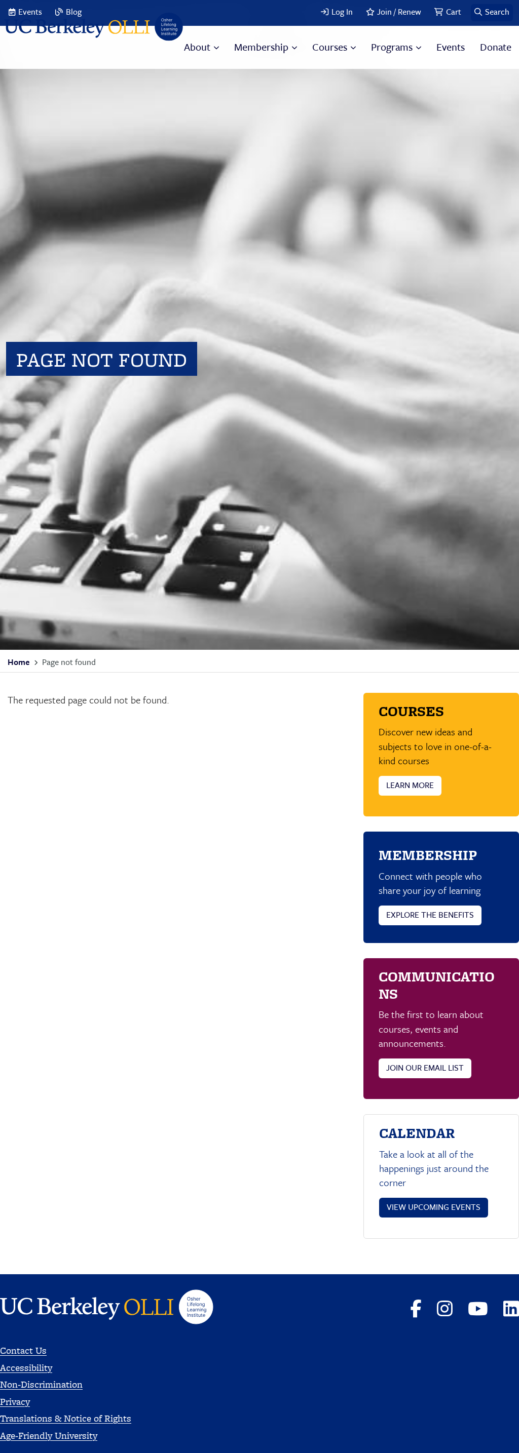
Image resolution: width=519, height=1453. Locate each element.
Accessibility (26, 1367)
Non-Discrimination (41, 1384)
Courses (329, 47)
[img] (93, 28)
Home (18, 662)
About (197, 47)
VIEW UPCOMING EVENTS (433, 1207)
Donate (495, 47)
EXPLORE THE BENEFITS (430, 915)
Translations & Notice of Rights (65, 1418)
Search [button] (497, 12)
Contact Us (23, 1350)
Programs (392, 47)
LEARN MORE (410, 785)
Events (30, 12)
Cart (453, 12)
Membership (261, 47)
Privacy (15, 1401)
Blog (74, 12)
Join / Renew (399, 12)
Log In (342, 12)
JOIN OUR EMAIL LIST (425, 1068)
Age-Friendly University (48, 1435)
